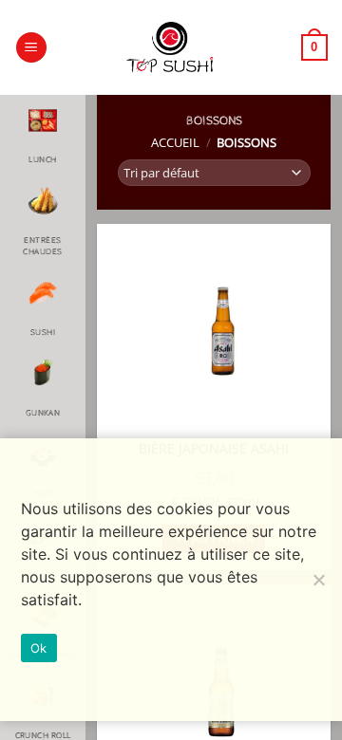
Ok (39, 648)
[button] (31, 48)
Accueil (175, 142)
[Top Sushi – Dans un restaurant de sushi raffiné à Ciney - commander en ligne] (171, 47)
